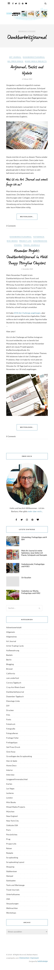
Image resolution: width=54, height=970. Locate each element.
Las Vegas (10, 788)
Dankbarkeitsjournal (34, 57)
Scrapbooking (40, 241)
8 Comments (11, 436)
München (10, 811)
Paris (8, 830)
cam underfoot (12, 678)
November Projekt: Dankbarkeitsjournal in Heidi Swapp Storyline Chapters (27, 257)
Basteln (9, 655)
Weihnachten (12, 908)
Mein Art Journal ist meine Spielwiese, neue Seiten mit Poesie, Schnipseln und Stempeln (34, 553)
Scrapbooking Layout (15, 862)
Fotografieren (12, 733)
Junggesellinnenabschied (17, 779)
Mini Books (12, 241)
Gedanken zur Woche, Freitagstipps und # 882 (30, 592)
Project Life (25, 241)
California (10, 673)
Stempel (18, 245)
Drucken (10, 710)
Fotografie (10, 728)
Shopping (10, 867)
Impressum (34, 958)
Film (8, 715)
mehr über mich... (35, 511)
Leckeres (10, 793)
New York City (12, 821)
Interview (10, 774)
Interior (9, 770)
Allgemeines (11, 636)
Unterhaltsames (13, 894)
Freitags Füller (12, 738)
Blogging (10, 664)
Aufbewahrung (12, 650)
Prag (8, 839)
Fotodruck (38, 237)
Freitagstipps (11, 742)
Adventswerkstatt (13, 627)
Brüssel (9, 669)
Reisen (9, 848)
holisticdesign (43, 961)
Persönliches (11, 834)
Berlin (8, 659)
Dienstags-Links (13, 701)
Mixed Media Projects (36, 61)
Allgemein (10, 632)
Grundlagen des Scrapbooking (19, 756)
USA (8, 899)
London (9, 798)
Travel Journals (32, 245)
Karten (9, 784)
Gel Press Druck (15, 61)
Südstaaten (11, 880)
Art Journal (15, 57)
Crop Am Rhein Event (15, 687)
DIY (8, 705)
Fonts (8, 719)
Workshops (11, 913)
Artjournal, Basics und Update (27, 70)
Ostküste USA (12, 825)
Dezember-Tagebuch (15, 696)
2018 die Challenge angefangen (27, 313)
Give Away (10, 751)
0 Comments (11, 226)
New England (12, 816)
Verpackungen (12, 903)
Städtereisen (11, 871)
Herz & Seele (11, 761)
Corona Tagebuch (13, 682)
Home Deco (11, 765)
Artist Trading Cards (15, 646)
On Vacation (26, 577)
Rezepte (9, 853)
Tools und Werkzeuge (15, 885)
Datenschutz (24, 958)
